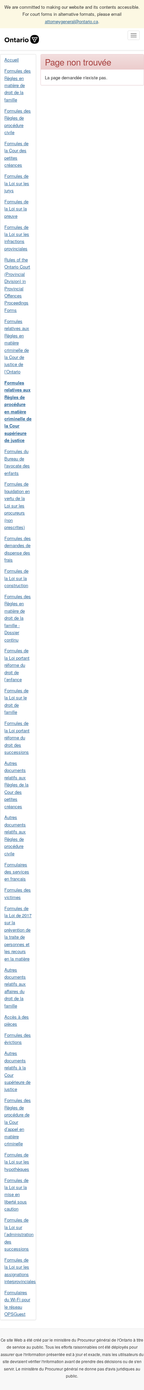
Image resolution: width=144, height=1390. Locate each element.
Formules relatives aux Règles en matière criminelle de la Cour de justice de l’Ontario (16, 346)
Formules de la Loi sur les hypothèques (16, 1161)
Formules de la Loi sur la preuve (16, 208)
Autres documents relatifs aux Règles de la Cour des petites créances (16, 785)
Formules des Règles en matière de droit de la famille (17, 85)
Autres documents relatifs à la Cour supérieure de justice (17, 1071)
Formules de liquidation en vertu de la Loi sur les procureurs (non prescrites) (17, 505)
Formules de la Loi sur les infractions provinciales (16, 238)
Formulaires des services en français (16, 871)
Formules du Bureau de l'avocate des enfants (17, 462)
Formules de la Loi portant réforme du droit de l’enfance (16, 665)
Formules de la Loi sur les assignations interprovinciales (19, 1270)
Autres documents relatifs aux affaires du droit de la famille (15, 988)
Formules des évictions (17, 1038)
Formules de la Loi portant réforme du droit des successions (16, 737)
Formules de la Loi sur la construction (16, 578)
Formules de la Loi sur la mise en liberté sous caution (16, 1194)
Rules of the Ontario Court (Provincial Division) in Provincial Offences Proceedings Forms (17, 284)
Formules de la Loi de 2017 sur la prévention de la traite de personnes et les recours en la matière (17, 933)
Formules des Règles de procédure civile (17, 121)
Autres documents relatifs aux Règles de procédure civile (15, 835)
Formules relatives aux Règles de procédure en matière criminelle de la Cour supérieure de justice (17, 411)
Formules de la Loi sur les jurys (16, 183)
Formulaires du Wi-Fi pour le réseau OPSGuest (17, 1303)
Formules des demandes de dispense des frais (17, 549)
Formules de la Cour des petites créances (16, 154)
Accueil (11, 59)
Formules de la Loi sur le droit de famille (16, 701)
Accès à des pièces (16, 1020)
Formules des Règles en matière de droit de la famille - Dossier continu (17, 618)
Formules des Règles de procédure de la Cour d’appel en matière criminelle (17, 1122)
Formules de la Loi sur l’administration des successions (18, 1234)
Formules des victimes (17, 893)
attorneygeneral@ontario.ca (71, 21)
